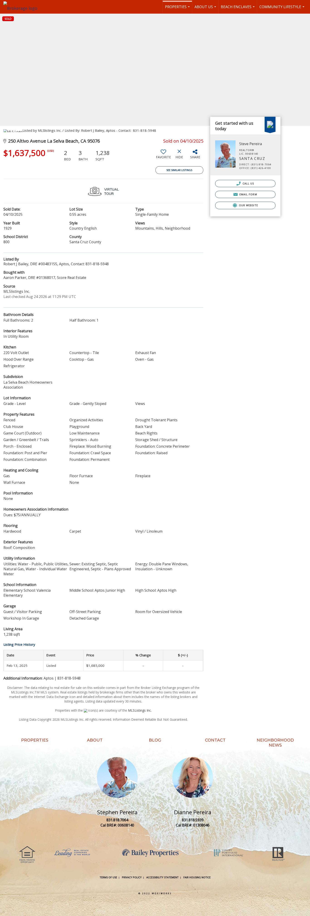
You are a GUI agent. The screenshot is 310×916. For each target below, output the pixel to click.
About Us (205, 9)
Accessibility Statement (162, 877)
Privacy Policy (132, 877)
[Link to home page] (22, 7)
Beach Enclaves (238, 9)
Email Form (248, 194)
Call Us (248, 183)
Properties (178, 9)
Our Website (248, 205)
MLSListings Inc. (140, 710)
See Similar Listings (179, 170)
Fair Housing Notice (197, 877)
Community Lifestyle (282, 9)
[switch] (163, 156)
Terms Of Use (108, 877)
